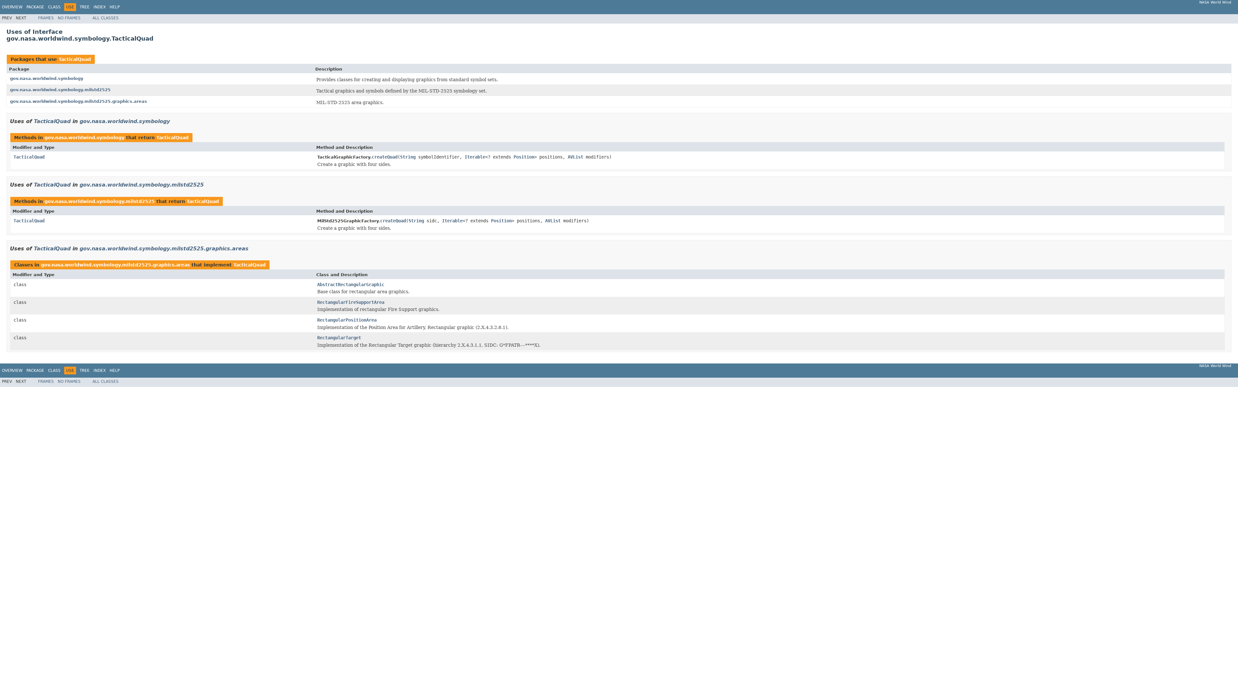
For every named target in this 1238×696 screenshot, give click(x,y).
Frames (46, 18)
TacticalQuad (75, 59)
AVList (575, 157)
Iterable (475, 157)
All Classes (106, 18)
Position (524, 157)
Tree (85, 7)
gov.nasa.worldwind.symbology (46, 78)
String (408, 157)
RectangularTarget (339, 337)
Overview (12, 7)
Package (35, 7)
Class (54, 7)
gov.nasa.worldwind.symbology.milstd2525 (60, 89)
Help (115, 7)
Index (99, 7)
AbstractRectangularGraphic (350, 284)
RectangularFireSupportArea (350, 302)
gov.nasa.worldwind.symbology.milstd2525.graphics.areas (78, 101)
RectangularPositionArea (347, 320)
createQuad (385, 157)
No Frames (69, 18)
